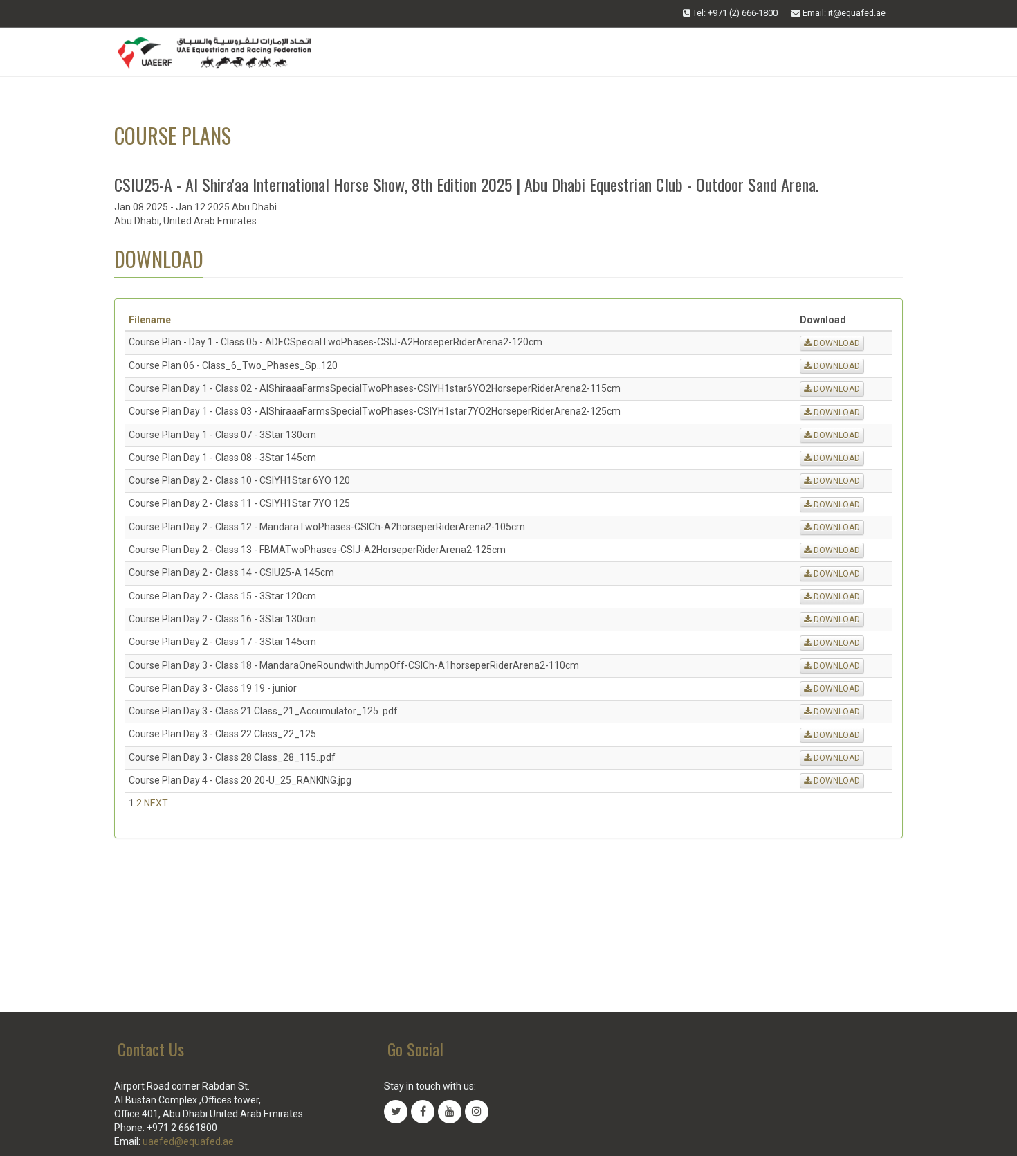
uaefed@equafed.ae (188, 1141)
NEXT (156, 803)
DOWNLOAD (836, 343)
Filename (150, 319)
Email (843, 13)
